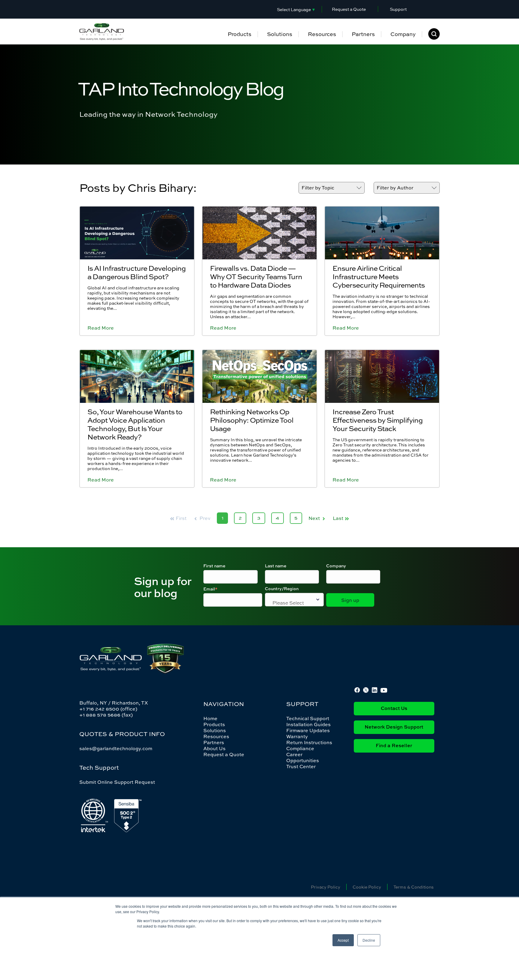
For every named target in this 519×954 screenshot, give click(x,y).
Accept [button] (343, 940)
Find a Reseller (394, 746)
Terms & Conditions (413, 887)
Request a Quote (349, 9)
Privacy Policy (325, 887)
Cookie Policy (367, 887)
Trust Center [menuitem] (301, 766)
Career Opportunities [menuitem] (302, 757)
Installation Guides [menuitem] (308, 724)
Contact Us (394, 708)
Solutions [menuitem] (279, 34)
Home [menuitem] (210, 718)
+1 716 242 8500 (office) (108, 708)
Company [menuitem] (403, 34)
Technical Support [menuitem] (307, 718)
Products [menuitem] (239, 34)
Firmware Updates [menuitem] (308, 730)
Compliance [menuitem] (300, 748)
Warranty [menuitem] (297, 736)
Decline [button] (369, 940)
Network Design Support (394, 727)
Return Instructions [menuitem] (309, 742)
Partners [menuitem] (363, 34)
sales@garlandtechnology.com (115, 748)
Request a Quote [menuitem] (223, 754)
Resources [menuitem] (322, 34)
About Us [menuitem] (214, 748)
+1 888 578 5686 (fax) (106, 714)
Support (398, 9)
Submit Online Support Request (117, 782)
